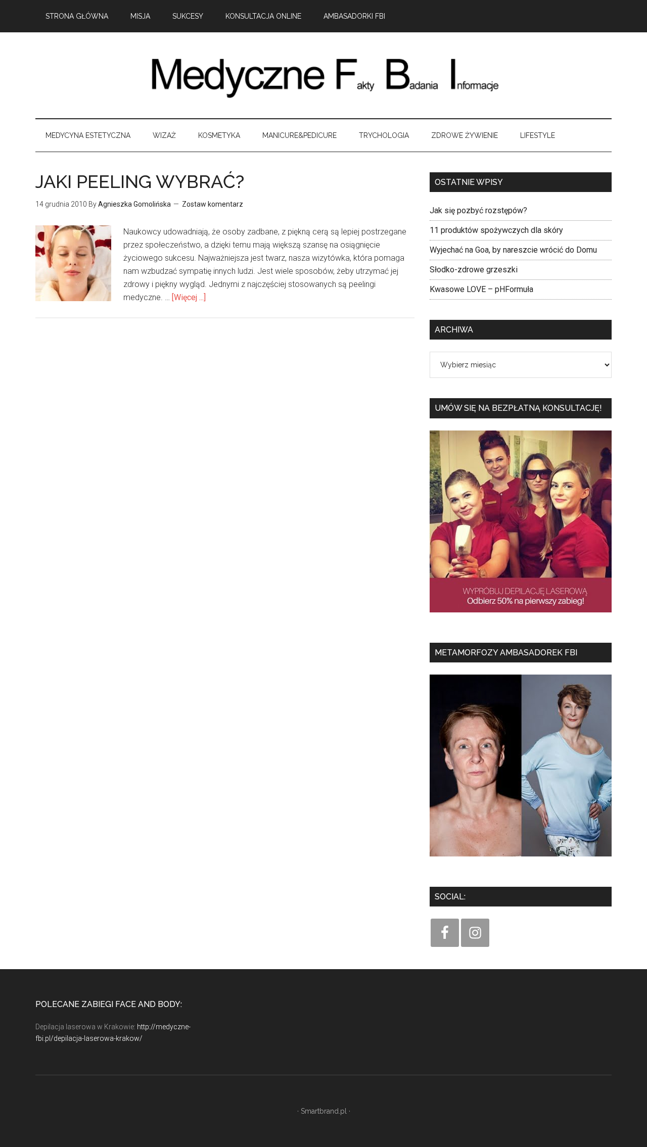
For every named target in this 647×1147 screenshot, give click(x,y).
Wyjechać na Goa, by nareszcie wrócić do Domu (513, 250)
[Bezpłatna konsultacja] (521, 615)
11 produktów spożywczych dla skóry (496, 230)
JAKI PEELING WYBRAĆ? (139, 181)
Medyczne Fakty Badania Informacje (323, 75)
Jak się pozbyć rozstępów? (478, 210)
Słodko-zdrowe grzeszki (474, 269)
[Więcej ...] (189, 297)
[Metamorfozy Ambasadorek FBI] (521, 860)
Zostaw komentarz (212, 204)
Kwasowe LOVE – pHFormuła (481, 289)
